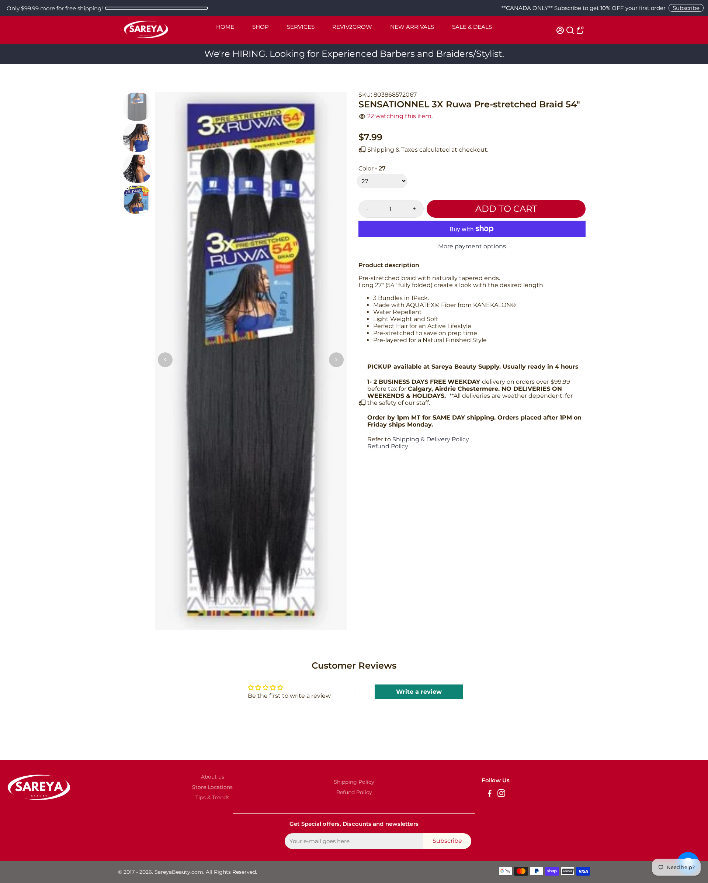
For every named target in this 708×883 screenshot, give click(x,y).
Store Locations (212, 787)
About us (212, 777)
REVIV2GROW (352, 26)
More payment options (472, 246)
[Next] (336, 359)
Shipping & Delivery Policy (430, 439)
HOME (225, 26)
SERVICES (301, 26)
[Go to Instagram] (501, 794)
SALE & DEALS (472, 26)
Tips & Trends (212, 797)
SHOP (260, 26)
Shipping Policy (354, 782)
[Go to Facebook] (490, 794)
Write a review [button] (419, 691)
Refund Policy (387, 446)
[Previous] (165, 359)
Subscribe (686, 7)
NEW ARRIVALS (412, 26)
